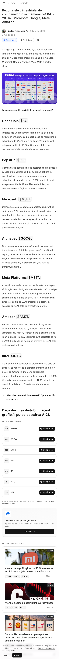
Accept (17, 655)
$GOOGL (26, 238)
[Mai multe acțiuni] (52, 576)
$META (34, 278)
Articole (24, 3)
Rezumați (10, 40)
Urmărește (48, 428)
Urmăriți (28, 531)
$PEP (21, 160)
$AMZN (23, 317)
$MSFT (25, 199)
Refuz (6, 655)
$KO (23, 121)
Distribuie (27, 40)
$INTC (16, 356)
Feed (13, 3)
